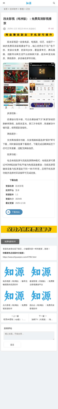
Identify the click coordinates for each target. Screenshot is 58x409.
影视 (22, 9)
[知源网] (29, 3)
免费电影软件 (10, 241)
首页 (6, 9)
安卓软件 (14, 9)
